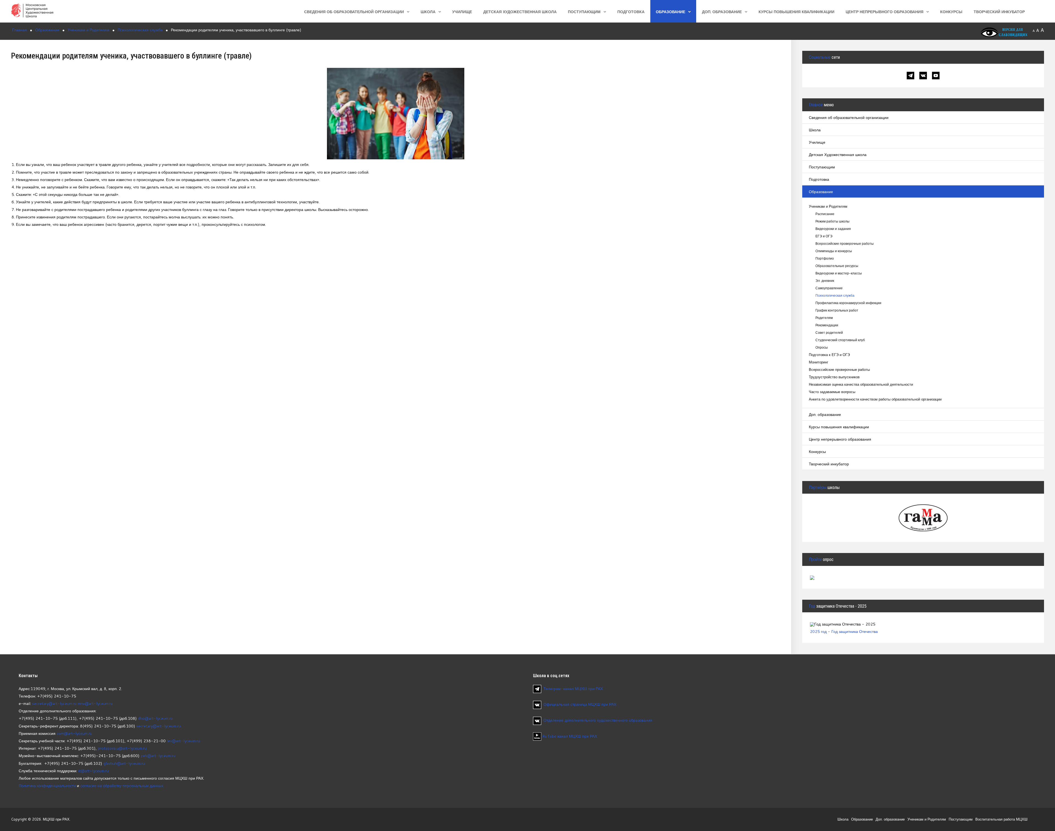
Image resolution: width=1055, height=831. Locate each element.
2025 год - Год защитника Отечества (844, 631)
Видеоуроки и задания (833, 229)
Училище (462, 12)
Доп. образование (722, 12)
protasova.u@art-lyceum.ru (122, 748)
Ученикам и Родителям (828, 206)
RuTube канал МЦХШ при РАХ (569, 736)
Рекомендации (826, 325)
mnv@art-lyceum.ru (95, 703)
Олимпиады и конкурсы (833, 251)
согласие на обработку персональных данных (121, 785)
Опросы (821, 347)
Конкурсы (951, 12)
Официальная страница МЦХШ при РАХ (579, 704)
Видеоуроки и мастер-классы (838, 273)
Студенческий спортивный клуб (840, 340)
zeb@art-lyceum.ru (158, 755)
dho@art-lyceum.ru (155, 718)
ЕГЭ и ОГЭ (823, 236)
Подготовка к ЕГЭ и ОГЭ (829, 355)
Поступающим (584, 12)
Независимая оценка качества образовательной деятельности (861, 384)
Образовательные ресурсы (836, 266)
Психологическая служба (834, 295)
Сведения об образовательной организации (354, 12)
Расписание (824, 214)
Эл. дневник (824, 281)
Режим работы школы (832, 221)
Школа (428, 12)
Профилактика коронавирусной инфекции (848, 303)
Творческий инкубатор (999, 12)
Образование (670, 12)
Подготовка (631, 12)
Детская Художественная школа (520, 12)
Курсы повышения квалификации (796, 12)
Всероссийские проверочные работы (844, 243)
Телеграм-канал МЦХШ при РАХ (573, 688)
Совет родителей (829, 332)
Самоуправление (829, 288)
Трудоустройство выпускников (834, 377)
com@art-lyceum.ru (74, 733)
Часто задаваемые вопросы (832, 392)
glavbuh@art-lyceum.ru (124, 763)
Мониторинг (818, 362)
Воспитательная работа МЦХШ (1001, 819)
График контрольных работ (836, 310)
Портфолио (824, 258)
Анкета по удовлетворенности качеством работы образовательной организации (875, 399)
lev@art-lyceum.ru (183, 741)
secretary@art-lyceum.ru (54, 703)
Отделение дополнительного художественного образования (597, 720)
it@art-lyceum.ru (93, 771)
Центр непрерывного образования (884, 12)
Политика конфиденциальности (47, 785)
